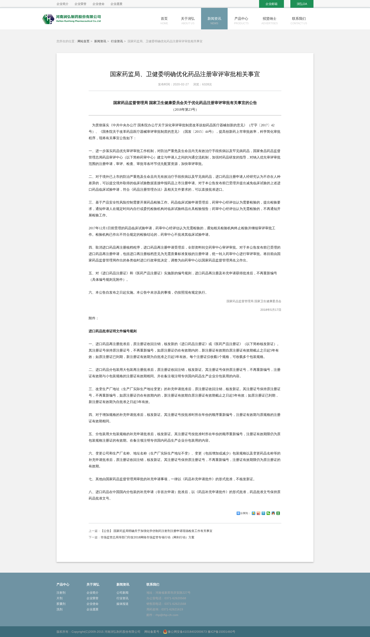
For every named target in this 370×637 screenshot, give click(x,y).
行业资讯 (117, 41)
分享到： (245, 513)
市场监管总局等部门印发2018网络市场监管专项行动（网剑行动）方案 (147, 537)
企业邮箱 (272, 4)
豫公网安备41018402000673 (187, 631)
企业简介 (92, 592)
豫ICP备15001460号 (221, 631)
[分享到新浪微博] (258, 513)
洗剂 (60, 609)
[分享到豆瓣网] (278, 513)
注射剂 (61, 592)
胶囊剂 (61, 603)
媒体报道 (122, 603)
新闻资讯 (100, 41)
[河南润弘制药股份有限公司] (82, 26)
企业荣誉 (92, 598)
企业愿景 (92, 609)
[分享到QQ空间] (253, 513)
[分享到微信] (268, 513)
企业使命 (92, 603)
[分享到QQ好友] (273, 513)
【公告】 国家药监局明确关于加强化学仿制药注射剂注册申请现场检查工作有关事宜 (156, 531)
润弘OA (302, 4)
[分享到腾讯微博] (263, 513)
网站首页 (84, 41)
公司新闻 (122, 592)
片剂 (60, 598)
